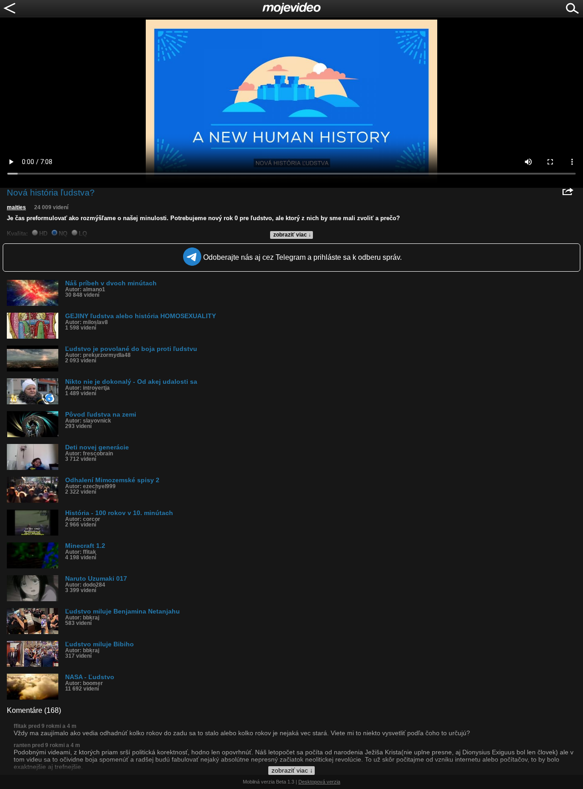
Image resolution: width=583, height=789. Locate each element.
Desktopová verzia (319, 781)
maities (16, 207)
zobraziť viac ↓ (292, 235)
